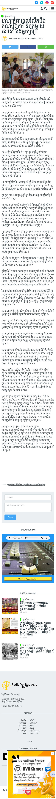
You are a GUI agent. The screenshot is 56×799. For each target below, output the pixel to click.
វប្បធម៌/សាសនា (9, 16)
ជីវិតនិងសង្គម (22, 730)
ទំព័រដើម (23, 720)
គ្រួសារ (32, 728)
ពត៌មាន (32, 725)
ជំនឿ (24, 728)
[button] (10, 47)
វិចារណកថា (22, 725)
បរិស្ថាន (24, 733)
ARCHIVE (33, 723)
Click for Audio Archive (28, 579)
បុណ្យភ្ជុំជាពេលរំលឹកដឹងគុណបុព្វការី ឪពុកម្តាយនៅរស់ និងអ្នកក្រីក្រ (26, 484)
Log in (30, 741)
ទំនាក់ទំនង (22, 723)
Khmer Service (17, 38)
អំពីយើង (32, 720)
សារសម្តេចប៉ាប (34, 733)
